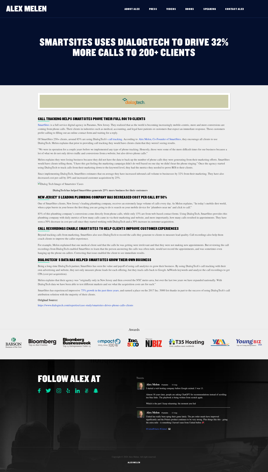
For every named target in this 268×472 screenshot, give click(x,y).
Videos (171, 9)
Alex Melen (26, 9)
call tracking (115, 139)
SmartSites (43, 125)
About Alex (132, 9)
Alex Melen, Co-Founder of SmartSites (160, 139)
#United (163, 428)
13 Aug (174, 412)
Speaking (209, 9)
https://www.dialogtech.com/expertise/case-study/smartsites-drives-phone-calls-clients (86, 305)
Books (189, 9)
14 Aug (174, 384)
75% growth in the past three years (100, 290)
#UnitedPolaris (152, 428)
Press (153, 9)
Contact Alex (234, 9)
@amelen (164, 384)
